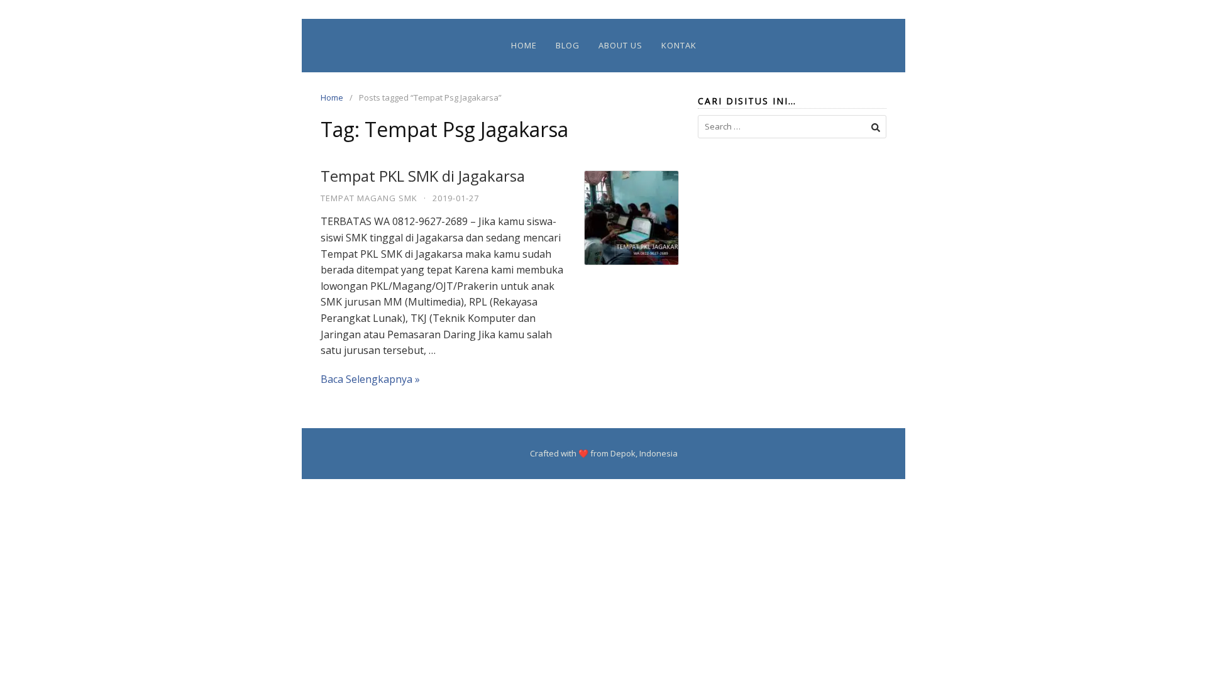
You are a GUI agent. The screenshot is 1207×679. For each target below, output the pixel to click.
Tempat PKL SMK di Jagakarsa (423, 175)
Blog (568, 45)
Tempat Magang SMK (369, 198)
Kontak (679, 45)
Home (524, 45)
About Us (620, 45)
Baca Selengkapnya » (370, 379)
